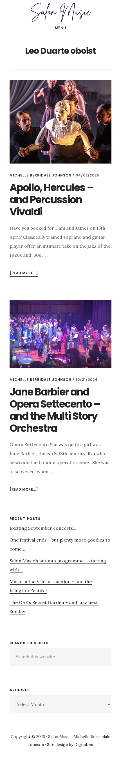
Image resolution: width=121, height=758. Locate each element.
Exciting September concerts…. (43, 528)
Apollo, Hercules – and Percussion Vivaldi (51, 199)
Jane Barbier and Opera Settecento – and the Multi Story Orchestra (55, 410)
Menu (60, 28)
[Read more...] (24, 273)
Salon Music (60, 12)
